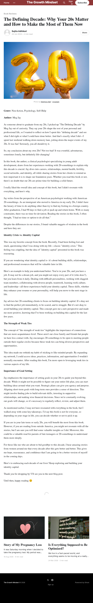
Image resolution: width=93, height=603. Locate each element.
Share (84, 33)
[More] (14, 3)
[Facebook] (52, 580)
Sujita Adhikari (19, 31)
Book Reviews (10, 13)
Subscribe (82, 2)
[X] (48, 580)
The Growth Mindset (42, 2)
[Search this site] (64, 3)
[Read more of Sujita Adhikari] (7, 32)
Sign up (51, 584)
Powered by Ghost (82, 582)
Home (6, 2)
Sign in (71, 2)
